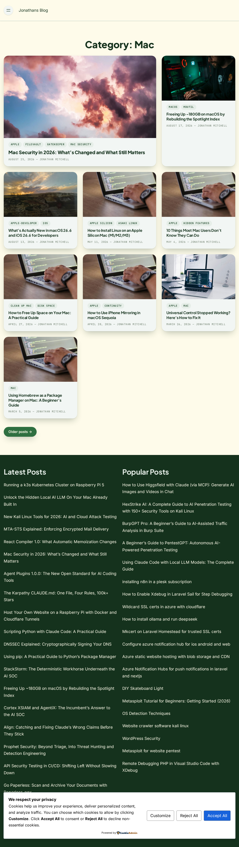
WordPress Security (141, 738)
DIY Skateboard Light (142, 688)
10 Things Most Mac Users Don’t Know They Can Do (193, 233)
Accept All (217, 815)
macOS (173, 107)
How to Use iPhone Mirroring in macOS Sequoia (114, 315)
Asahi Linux (127, 223)
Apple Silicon (101, 223)
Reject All (189, 815)
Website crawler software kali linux (155, 725)
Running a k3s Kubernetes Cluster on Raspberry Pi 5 (54, 484)
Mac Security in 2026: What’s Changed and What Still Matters (76, 152)
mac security (80, 144)
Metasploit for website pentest (151, 750)
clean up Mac (21, 305)
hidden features (196, 223)
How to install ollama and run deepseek (159, 619)
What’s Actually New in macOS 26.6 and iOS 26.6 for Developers (40, 233)
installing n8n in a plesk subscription (157, 581)
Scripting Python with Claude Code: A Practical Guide (55, 631)
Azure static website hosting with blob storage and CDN (176, 656)
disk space (46, 305)
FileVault (33, 144)
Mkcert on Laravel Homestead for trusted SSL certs (171, 631)
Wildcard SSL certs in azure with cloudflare (163, 606)
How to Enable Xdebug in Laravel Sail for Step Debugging (177, 594)
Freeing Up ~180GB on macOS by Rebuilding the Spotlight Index (195, 116)
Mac (186, 305)
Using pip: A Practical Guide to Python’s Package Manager (60, 656)
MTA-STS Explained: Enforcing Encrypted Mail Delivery (56, 529)
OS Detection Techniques (146, 713)
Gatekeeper (55, 144)
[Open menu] (8, 10)
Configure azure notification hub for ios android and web (176, 644)
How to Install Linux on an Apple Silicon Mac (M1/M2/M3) (115, 233)
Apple (15, 144)
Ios (45, 223)
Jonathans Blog (33, 10)
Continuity (113, 305)
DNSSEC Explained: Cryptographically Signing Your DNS (58, 644)
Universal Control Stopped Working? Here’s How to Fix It (198, 315)
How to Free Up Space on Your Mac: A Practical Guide (39, 315)
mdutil (188, 107)
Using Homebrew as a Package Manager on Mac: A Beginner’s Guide (35, 400)
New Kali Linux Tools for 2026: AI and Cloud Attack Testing (60, 516)
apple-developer (24, 223)
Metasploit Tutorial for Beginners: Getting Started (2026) (176, 700)
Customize (160, 815)
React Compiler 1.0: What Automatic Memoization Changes (60, 541)
